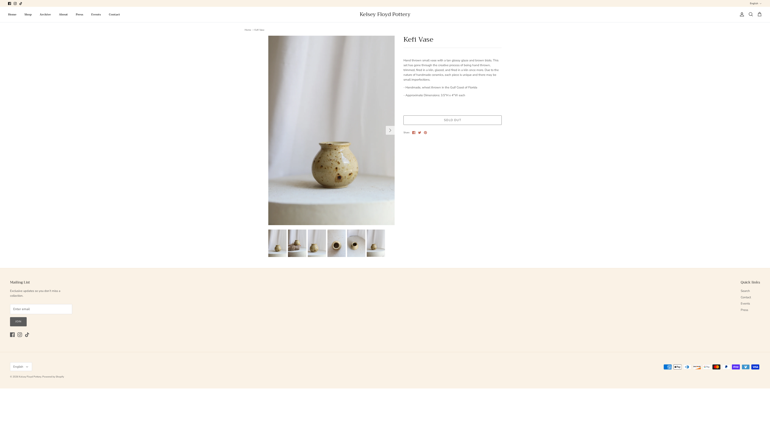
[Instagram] (15, 3)
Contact (114, 14)
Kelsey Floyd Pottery (30, 376)
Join (18, 321)
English (754, 3)
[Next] (390, 130)
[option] (331, 130)
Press (79, 14)
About (63, 14)
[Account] (741, 14)
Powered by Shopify (53, 376)
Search (745, 291)
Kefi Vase (259, 29)
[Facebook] (9, 3)
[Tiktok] (20, 3)
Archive (45, 14)
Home (12, 14)
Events (96, 14)
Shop (28, 14)
